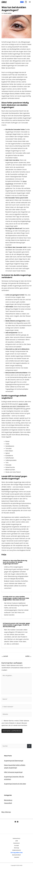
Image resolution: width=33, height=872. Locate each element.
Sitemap (16, 848)
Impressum (16, 843)
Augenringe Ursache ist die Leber (15, 784)
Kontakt (16, 845)
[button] (22, 2)
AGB (16, 841)
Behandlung (8, 800)
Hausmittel (5, 489)
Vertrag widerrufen (17, 852)
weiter (28, 656)
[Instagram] (17, 821)
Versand (16, 857)
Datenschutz (16, 838)
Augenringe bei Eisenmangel (13, 761)
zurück (5, 656)
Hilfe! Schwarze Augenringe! (13, 772)
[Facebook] (15, 821)
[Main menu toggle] (29, 2)
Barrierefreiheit (16, 855)
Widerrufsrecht (16, 850)
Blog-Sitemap (6, 812)
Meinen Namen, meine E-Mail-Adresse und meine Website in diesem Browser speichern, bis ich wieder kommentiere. (15, 723)
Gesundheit (8, 803)
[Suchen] (29, 746)
